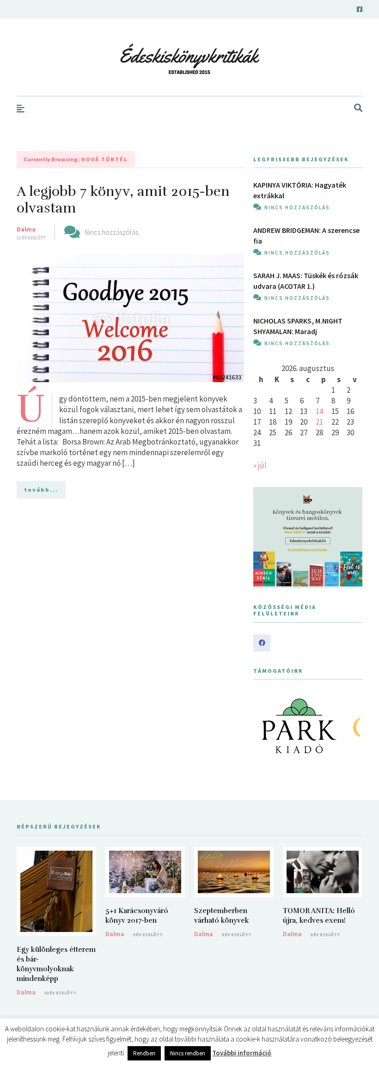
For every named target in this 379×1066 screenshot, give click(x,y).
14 (319, 411)
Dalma (26, 229)
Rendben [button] (144, 1053)
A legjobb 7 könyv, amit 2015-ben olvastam (123, 200)
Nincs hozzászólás (111, 232)
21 (319, 422)
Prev (265, 726)
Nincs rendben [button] (187, 1053)
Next (350, 726)
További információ (241, 1052)
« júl (260, 465)
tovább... (41, 489)
